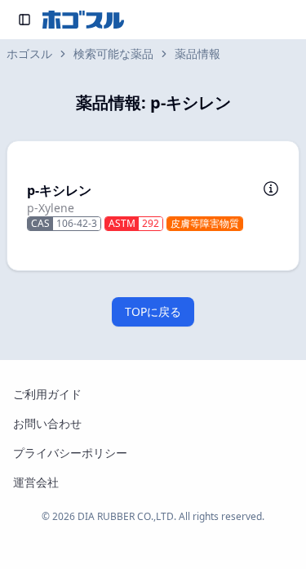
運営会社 (36, 482)
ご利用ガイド (47, 394)
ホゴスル (29, 53)
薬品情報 (197, 53)
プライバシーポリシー (70, 452)
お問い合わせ (47, 423)
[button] (153, 206)
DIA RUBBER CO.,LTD (126, 516)
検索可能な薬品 (113, 53)
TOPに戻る (153, 311)
